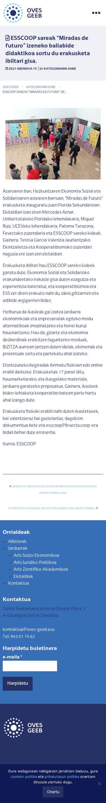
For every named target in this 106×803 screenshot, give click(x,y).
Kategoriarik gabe (60, 68)
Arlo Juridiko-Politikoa (35, 563)
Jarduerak (17, 548)
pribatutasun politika (62, 776)
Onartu (53, 791)
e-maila (12, 657)
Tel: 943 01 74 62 (19, 637)
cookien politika (24, 776)
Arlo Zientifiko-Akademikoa (41, 569)
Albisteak (17, 542)
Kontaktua (18, 583)
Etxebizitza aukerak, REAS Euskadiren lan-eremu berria (51, 508)
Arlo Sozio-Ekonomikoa (36, 556)
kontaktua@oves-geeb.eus (29, 630)
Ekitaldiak (23, 577)
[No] (99, 783)
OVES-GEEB (10, 87)
